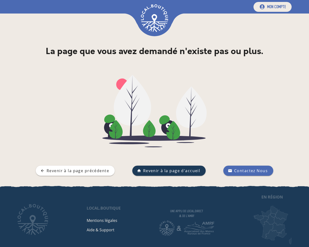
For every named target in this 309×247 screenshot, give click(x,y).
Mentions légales (102, 220)
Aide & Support (100, 230)
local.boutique (104, 208)
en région (272, 197)
